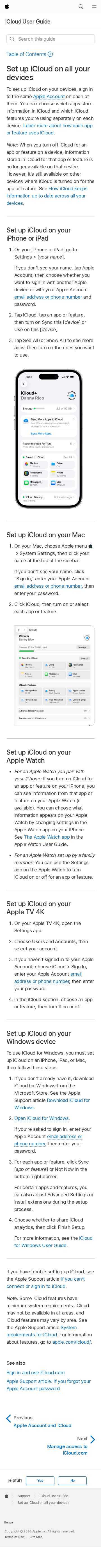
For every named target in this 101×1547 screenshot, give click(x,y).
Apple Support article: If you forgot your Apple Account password (48, 1384)
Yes (40, 1481)
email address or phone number (48, 297)
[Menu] (94, 6)
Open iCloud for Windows (41, 1118)
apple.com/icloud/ (71, 1342)
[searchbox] (50, 38)
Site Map (36, 1537)
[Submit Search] (12, 39)
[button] (81, 6)
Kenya (8, 1522)
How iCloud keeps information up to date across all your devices (47, 196)
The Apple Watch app (47, 837)
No (72, 1481)
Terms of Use (14, 1537)
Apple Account (49, 96)
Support (24, 1496)
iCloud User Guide (28, 21)
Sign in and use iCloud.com (35, 1372)
